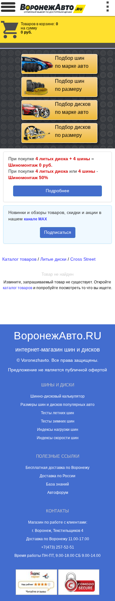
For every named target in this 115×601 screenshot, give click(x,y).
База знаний (57, 484)
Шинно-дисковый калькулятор (57, 396)
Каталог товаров (19, 259)
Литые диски (53, 259)
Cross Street (83, 259)
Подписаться (57, 232)
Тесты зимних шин (57, 421)
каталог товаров (17, 288)
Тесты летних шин (57, 413)
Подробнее (57, 190)
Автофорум (57, 492)
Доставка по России (57, 476)
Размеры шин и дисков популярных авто (57, 404)
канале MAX (35, 219)
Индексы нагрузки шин (57, 429)
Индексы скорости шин (58, 438)
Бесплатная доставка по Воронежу (57, 467)
